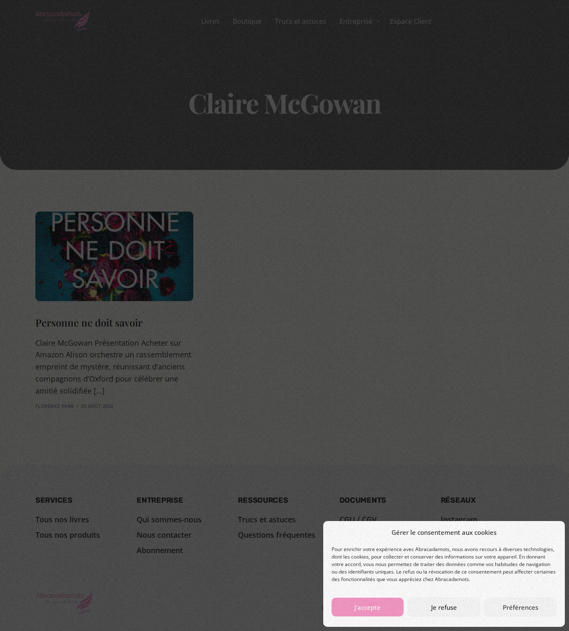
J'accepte (367, 607)
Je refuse (444, 607)
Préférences (520, 607)
